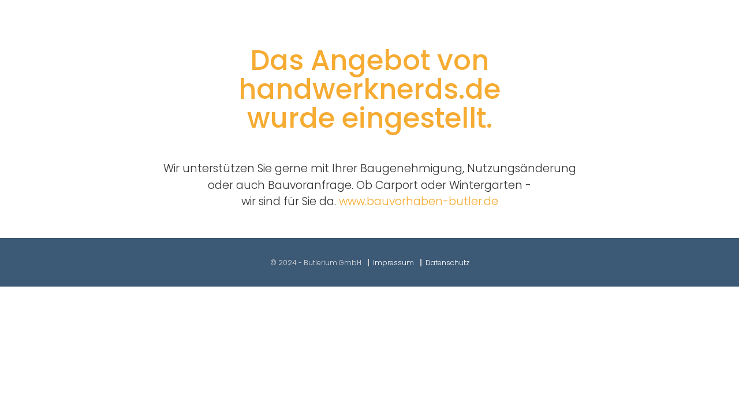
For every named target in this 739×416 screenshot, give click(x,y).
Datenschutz (447, 262)
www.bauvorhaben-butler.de (418, 201)
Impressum (393, 262)
